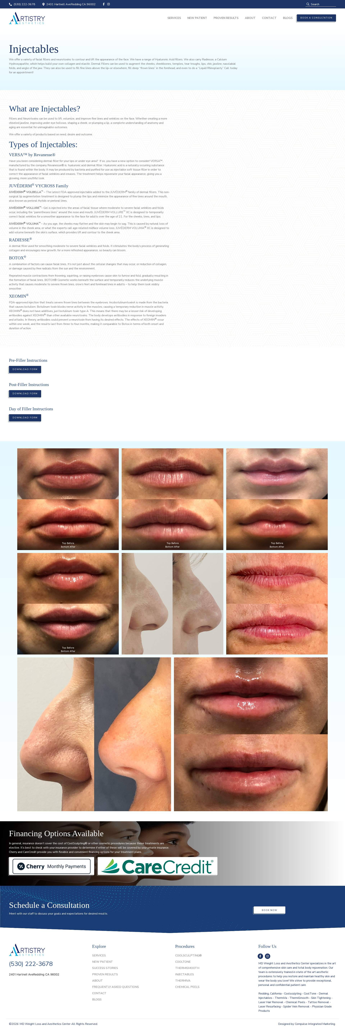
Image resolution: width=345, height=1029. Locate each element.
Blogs (288, 18)
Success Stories (105, 968)
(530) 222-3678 (24, 4)
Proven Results (226, 18)
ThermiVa (182, 981)
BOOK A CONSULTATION (316, 17)
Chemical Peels (187, 987)
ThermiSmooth (187, 968)
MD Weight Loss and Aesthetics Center (45, 1024)
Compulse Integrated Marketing (315, 1024)
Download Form (25, 369)
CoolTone (183, 962)
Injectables (184, 974)
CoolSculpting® (188, 955)
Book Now (269, 910)
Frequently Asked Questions (115, 987)
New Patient (197, 18)
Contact (269, 18)
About (250, 18)
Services (174, 18)
